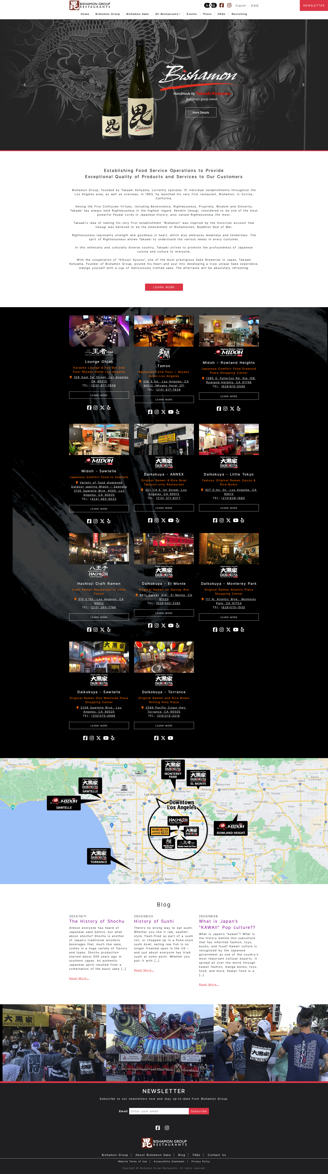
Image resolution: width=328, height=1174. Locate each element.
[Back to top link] (319, 1165)
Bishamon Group (115, 1155)
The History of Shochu (97, 921)
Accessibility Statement (169, 1161)
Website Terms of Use (132, 1161)
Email (123, 1111)
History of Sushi (154, 921)
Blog (181, 1155)
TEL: (99, 385)
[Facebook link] (223, 5)
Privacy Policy (201, 1161)
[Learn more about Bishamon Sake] (164, 84)
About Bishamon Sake (153, 1155)
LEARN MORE (164, 287)
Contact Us (217, 1155)
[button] (168, 14)
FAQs (197, 1155)
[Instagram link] (231, 5)
